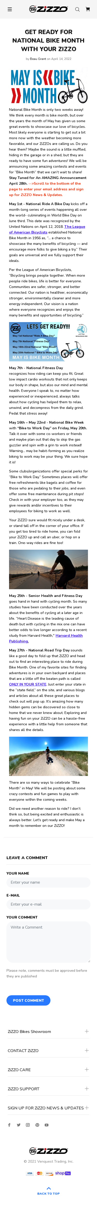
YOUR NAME (17, 873)
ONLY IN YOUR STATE (27, 684)
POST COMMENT (28, 1000)
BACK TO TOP (48, 1194)
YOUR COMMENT (22, 917)
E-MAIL (13, 895)
